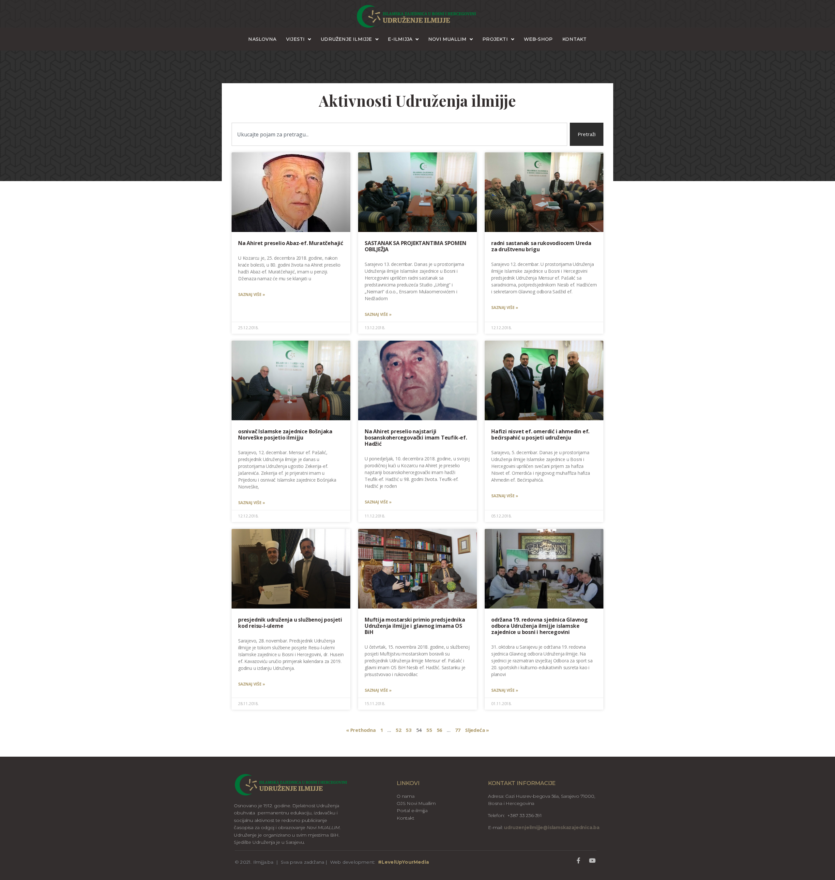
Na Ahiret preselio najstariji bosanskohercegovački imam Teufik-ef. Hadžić (416, 437)
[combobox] (399, 134)
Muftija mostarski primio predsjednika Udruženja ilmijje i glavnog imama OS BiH (415, 626)
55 (429, 730)
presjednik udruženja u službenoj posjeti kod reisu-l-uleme (290, 622)
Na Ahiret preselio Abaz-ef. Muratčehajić (290, 243)
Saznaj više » (251, 294)
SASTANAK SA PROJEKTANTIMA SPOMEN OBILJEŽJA (415, 246)
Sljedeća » (477, 730)
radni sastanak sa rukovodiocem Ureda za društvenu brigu (541, 246)
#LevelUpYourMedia (403, 862)
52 (399, 730)
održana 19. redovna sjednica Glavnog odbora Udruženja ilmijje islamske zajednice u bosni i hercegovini (539, 626)
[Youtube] (592, 861)
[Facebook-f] (578, 861)
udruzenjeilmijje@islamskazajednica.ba (551, 827)
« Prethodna (361, 730)
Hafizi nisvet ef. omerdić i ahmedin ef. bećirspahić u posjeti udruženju (540, 434)
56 (440, 730)
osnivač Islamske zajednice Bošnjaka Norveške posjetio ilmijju (285, 434)
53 (409, 730)
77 (458, 730)
